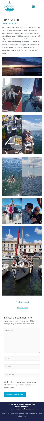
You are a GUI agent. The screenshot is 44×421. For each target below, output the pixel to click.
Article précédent (22, 302)
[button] (33, 6)
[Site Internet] (22, 375)
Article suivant (22, 308)
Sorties (4, 23)
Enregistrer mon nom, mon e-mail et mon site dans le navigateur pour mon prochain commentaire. (20, 385)
